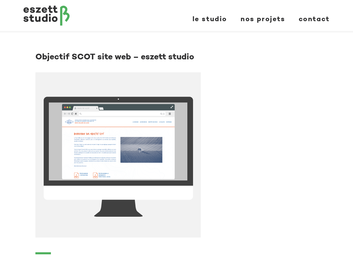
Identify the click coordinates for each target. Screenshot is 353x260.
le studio (210, 19)
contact (314, 19)
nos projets (263, 19)
